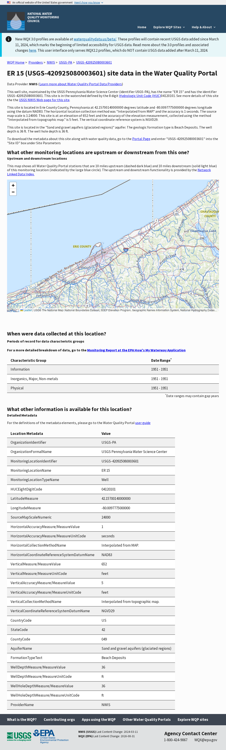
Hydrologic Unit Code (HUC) (140, 95)
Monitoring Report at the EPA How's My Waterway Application (136, 350)
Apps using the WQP (99, 719)
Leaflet (27, 310)
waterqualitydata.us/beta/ (95, 39)
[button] (13, 185)
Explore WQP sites (193, 719)
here (32, 50)
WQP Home (15, 62)
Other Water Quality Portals (147, 719)
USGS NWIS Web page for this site (44, 100)
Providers (35, 62)
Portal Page (141, 138)
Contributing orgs (59, 719)
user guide (143, 422)
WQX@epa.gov (205, 739)
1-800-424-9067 (175, 739)
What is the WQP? (22, 719)
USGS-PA (65, 62)
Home (141, 27)
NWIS (51, 62)
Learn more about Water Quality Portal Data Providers (81, 84)
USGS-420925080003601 (94, 62)
